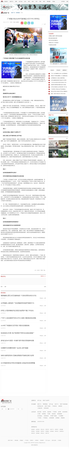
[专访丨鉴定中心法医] (53, 149)
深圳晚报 (57, 417)
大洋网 (38, 413)
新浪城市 (33, 429)
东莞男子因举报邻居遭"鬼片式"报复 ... (59, 84)
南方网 (44, 411)
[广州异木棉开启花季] (63, 125)
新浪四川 (56, 429)
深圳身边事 (46, 408)
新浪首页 (6, 1)
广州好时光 (54, 406)
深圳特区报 (46, 415)
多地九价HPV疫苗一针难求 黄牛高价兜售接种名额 (17, 340)
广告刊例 (26, 440)
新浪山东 (42, 433)
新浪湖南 (37, 431)
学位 (44, 270)
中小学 (38, 270)
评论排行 (58, 70)
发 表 (45, 286)
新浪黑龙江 (62, 431)
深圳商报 (44, 413)
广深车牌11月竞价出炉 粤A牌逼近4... (58, 89)
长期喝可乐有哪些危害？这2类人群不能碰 (14, 348)
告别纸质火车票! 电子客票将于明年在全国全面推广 (17, 333)
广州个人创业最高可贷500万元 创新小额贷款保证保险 (18, 318)
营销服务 (21, 440)
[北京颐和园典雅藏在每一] (63, 116)
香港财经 (63, 417)
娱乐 (25, 1)
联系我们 (36, 440)
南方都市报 (65, 411)
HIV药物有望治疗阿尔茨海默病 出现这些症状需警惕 (18, 363)
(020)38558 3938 (40, 421)
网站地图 (48, 1)
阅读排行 (52, 70)
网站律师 (42, 440)
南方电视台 (39, 415)
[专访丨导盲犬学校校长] (53, 140)
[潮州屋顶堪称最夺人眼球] (53, 116)
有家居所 (60, 406)
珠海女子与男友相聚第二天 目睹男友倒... (59, 75)
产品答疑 (59, 440)
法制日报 (54, 413)
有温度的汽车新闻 (63, 63)
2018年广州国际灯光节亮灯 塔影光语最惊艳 (15, 325)
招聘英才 (31, 440)
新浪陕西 (47, 431)
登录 (1, 286)
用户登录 (63, 1)
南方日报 (39, 411)
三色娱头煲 (39, 408)
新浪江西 (33, 433)
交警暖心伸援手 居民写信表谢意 (55, 35)
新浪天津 (47, 429)
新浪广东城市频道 (64, 404)
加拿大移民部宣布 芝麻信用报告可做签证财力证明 (17, 355)
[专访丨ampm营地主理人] (63, 149)
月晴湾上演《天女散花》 (54, 42)
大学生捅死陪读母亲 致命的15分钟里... (59, 80)
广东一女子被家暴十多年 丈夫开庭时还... (59, 73)
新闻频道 (18, 12)
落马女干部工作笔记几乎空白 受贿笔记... (59, 91)
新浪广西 (47, 433)
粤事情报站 (45, 404)
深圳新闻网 (59, 413)
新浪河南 (37, 429)
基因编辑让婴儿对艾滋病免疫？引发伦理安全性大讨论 (18, 295)
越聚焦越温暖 (55, 63)
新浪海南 (37, 433)
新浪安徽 (52, 431)
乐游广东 (56, 404)
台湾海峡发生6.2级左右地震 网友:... (58, 78)
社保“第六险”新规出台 (53, 40)
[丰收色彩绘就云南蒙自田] (53, 125)
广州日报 (54, 411)
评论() (41, 298)
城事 (16, 1)
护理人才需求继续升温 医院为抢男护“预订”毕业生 (17, 310)
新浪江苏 (56, 431)
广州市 (41, 270)
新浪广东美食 (47, 406)
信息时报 (49, 411)
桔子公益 (20, 1)
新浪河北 (42, 431)
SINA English (47, 440)
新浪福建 (61, 429)
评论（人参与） (16, 22)
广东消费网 (60, 415)
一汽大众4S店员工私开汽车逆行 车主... (59, 82)
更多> (67, 114)
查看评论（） (43, 276)
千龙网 (48, 413)
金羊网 (59, 411)
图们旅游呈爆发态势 (53, 38)
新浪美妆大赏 (40, 406)
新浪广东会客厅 (46, 400)
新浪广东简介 (10, 440)
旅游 (33, 1)
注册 (67, 1)
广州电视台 (45, 417)
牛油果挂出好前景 (52, 44)
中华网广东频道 (53, 415)
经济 (36, 1)
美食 (40, 1)
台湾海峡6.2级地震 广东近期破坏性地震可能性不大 (17, 303)
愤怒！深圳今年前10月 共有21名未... (58, 93)
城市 (29, 1)
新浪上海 (42, 429)
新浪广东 (11, 1)
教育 (44, 1)
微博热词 (64, 70)
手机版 (53, 1)
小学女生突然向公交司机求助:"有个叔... (59, 86)
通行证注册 (54, 440)
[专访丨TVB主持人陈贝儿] (63, 140)
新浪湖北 (33, 431)
